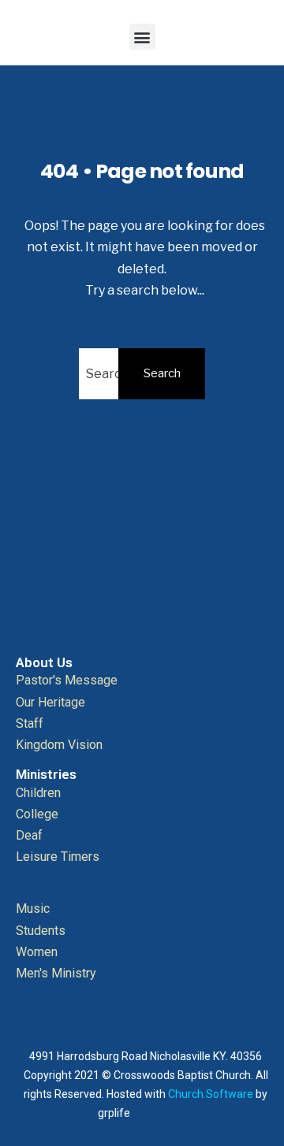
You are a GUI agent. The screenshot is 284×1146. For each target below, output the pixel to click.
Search (162, 373)
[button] (142, 37)
